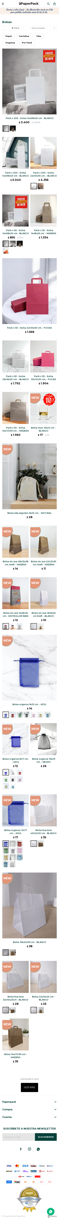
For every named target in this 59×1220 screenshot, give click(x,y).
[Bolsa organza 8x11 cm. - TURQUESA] (13, 786)
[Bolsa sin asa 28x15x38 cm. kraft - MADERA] (15, 542)
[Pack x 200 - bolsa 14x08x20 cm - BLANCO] (29, 81)
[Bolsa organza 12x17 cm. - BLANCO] (13, 844)
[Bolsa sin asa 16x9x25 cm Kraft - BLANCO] (43, 593)
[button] (48, 4)
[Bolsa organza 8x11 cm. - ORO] (6, 786)
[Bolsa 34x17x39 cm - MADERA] (15, 1034)
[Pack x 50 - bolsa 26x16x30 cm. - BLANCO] (15, 356)
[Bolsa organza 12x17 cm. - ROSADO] (20, 850)
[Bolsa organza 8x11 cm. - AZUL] (15, 739)
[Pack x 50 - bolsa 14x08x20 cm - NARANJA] (6, 251)
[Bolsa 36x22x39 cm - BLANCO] (29, 905)
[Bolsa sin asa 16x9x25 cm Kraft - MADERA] (41, 626)
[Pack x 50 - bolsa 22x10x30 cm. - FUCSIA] (29, 291)
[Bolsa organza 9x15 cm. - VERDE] (20, 715)
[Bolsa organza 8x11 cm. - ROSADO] (20, 779)
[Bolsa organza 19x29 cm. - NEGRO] (43, 739)
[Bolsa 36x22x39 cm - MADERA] (13, 952)
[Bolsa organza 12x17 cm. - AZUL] (15, 810)
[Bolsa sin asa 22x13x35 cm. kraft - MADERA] (43, 542)
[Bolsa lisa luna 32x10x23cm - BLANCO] (15, 977)
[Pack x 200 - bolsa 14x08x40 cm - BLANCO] (15, 153)
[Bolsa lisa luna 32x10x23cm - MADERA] (13, 1010)
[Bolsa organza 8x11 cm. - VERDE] (6, 779)
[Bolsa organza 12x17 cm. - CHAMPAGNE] (13, 864)
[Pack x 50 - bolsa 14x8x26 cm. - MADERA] (43, 211)
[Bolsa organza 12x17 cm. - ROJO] (20, 844)
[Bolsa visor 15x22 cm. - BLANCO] (43, 408)
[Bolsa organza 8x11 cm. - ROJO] (20, 772)
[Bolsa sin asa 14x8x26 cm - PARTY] (20, 626)
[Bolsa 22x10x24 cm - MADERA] (41, 1010)
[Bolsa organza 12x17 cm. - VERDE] (6, 850)
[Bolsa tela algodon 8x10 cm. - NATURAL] (29, 476)
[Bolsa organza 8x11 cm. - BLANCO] (13, 772)
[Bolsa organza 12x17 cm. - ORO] (6, 857)
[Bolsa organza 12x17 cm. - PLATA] (13, 857)
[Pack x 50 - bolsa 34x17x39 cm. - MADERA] (15, 408)
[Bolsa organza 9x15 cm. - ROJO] (13, 715)
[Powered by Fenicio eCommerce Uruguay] (52, 1216)
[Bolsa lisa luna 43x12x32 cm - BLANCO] (43, 810)
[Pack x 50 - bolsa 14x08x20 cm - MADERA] (20, 244)
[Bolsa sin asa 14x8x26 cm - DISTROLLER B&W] (15, 593)
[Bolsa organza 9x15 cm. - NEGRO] (27, 715)
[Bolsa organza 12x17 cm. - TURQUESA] (6, 864)
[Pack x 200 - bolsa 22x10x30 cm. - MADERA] (41, 186)
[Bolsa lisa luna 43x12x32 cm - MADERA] (41, 844)
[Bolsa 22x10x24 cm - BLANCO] (43, 977)
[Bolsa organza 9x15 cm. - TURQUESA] (47, 715)
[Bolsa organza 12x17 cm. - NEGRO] (13, 850)
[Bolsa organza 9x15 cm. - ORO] (41, 715)
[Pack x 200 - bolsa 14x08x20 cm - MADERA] (13, 129)
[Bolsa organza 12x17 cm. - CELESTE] (20, 857)
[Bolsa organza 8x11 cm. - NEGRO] (13, 779)
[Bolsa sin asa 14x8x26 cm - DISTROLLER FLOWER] (13, 626)
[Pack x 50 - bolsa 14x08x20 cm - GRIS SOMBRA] (13, 244)
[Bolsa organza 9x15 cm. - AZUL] (29, 668)
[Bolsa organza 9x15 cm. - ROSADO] (34, 715)
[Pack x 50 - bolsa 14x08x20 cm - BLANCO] (15, 211)
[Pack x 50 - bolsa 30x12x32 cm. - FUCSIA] (43, 356)
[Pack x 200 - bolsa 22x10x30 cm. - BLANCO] (43, 153)
